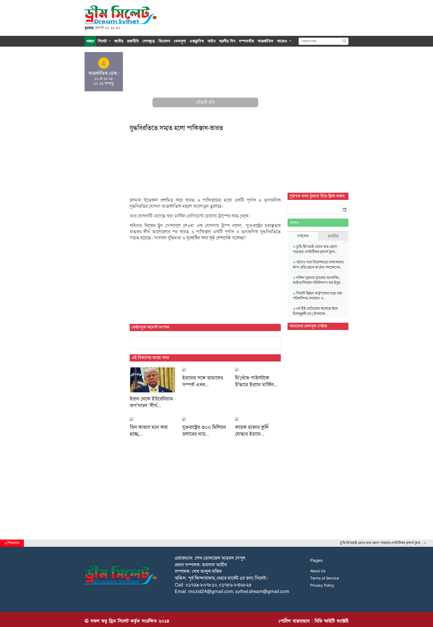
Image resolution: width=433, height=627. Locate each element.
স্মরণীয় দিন (227, 41)
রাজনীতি (133, 41)
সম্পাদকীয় (246, 41)
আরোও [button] (282, 41)
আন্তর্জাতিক (265, 41)
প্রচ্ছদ (90, 41)
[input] (314, 209)
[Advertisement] (205, 83)
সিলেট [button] (103, 41)
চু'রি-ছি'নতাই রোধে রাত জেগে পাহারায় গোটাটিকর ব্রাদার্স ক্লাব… (374, 542)
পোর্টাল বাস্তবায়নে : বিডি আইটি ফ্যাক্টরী (313, 621)
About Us (317, 571)
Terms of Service (324, 578)
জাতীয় (118, 41)
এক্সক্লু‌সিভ (196, 41)
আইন (211, 41)
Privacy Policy (322, 585)
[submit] (344, 41)
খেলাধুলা (180, 41)
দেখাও (294, 222)
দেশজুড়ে (148, 41)
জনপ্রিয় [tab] (333, 236)
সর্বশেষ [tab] (303, 236)
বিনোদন (164, 41)
